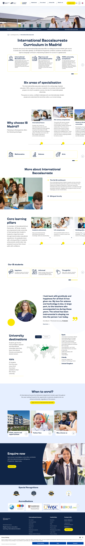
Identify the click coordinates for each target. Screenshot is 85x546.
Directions (52, 519)
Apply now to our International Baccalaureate (42, 402)
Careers (51, 521)
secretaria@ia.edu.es (68, 524)
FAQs (51, 523)
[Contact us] (76, 3)
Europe (38, 336)
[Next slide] (82, 65)
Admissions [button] (34, 2)
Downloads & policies (33, 529)
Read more (45, 324)
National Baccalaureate (52, 29)
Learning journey (15, 34)
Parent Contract (53, 525)
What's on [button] (60, 2)
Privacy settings (53, 533)
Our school (31, 519)
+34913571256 (67, 523)
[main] (42, 276)
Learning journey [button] (24, 3)
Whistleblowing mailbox (55, 529)
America (46, 336)
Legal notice (52, 531)
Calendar (31, 531)
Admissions (31, 525)
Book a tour (12, 466)
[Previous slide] (2, 65)
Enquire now (71, 3)
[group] (16, 507)
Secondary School (36, 29)
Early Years (9, 29)
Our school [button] (42, 2)
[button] (79, 3)
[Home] (9, 3)
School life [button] (51, 2)
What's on (31, 527)
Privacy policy (53, 527)
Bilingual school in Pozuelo (34, 533)
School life (31, 523)
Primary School (22, 29)
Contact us (67, 526)
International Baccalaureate (71, 29)
